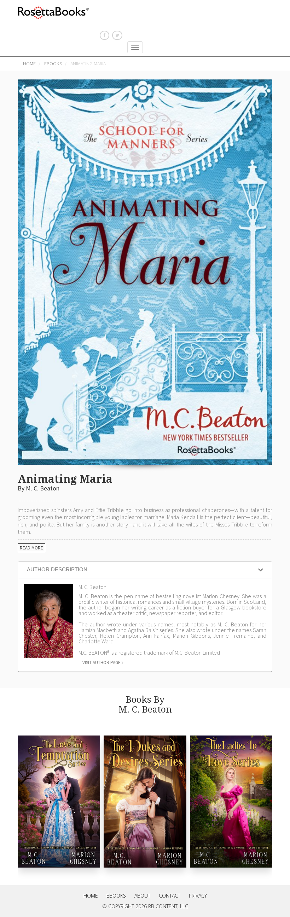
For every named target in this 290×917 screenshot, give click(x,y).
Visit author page (102, 663)
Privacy (198, 895)
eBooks (53, 63)
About (142, 895)
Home (29, 63)
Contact (169, 895)
